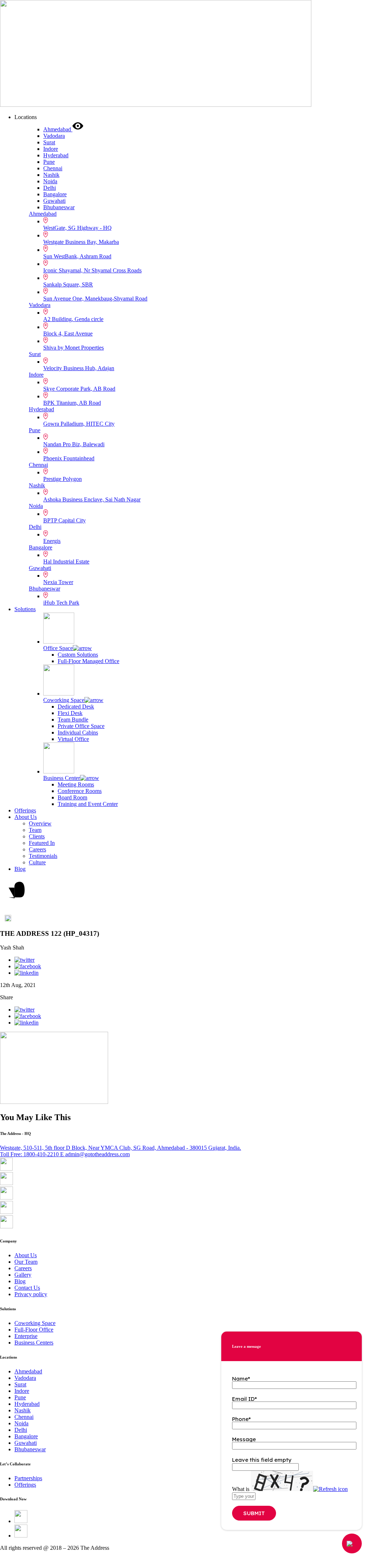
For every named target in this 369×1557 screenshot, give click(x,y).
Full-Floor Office (33, 1329)
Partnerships (28, 1478)
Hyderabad (41, 409)
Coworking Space (63, 700)
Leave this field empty (262, 1459)
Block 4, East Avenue (68, 333)
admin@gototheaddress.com (95, 1154)
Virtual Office (73, 739)
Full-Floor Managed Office (88, 661)
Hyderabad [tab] (55, 155)
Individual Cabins (78, 732)
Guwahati (40, 568)
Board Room (72, 797)
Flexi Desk (70, 713)
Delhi (35, 527)
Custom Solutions (78, 655)
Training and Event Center (88, 804)
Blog (20, 869)
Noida (36, 506)
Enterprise (25, 1336)
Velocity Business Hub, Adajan (78, 368)
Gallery (22, 1275)
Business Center (61, 778)
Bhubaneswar (44, 588)
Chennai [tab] (52, 168)
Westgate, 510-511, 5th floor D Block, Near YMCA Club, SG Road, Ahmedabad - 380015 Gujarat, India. (120, 1148)
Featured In (42, 843)
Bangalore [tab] (55, 194)
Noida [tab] (50, 181)
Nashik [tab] (51, 175)
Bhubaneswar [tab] (59, 207)
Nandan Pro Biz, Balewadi (74, 444)
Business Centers (33, 1342)
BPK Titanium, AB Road (72, 403)
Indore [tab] (50, 149)
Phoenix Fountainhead (68, 458)
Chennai (38, 465)
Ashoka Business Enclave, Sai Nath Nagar (92, 499)
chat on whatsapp (8, 921)
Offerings (25, 810)
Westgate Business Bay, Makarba (81, 242)
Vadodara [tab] (54, 136)
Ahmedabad (43, 214)
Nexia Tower (58, 582)
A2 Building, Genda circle (73, 319)
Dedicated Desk (76, 706)
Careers (37, 849)
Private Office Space (81, 726)
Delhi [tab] (49, 188)
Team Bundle (73, 719)
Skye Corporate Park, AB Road (79, 389)
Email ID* (244, 1398)
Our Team (25, 1262)
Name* (241, 1378)
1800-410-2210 (30, 1154)
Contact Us (27, 1288)
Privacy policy (30, 1294)
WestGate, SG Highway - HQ (77, 228)
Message (244, 1439)
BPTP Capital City (64, 520)
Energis (52, 541)
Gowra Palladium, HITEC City (79, 424)
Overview (40, 823)
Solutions (25, 609)
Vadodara (39, 305)
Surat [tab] (49, 142)
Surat (35, 354)
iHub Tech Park (61, 603)
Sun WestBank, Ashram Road (77, 256)
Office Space (58, 648)
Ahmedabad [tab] (57, 129)
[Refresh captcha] (330, 1489)
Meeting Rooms (76, 784)
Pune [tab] (49, 162)
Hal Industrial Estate (66, 561)
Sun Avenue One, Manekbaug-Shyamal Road (95, 298)
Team (35, 830)
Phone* (241, 1419)
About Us (25, 817)
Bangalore (40, 547)
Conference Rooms (80, 791)
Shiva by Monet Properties (73, 348)
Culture (37, 862)
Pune (34, 430)
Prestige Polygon (62, 479)
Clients (37, 836)
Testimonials (43, 856)
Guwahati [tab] (54, 201)
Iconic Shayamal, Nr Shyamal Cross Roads (92, 270)
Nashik (37, 485)
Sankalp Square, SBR (68, 284)
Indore (36, 375)
